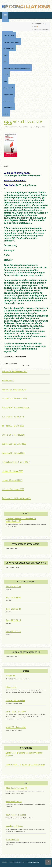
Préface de (10, 676)
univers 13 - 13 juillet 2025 (13, 435)
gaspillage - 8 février (14, 826)
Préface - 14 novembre (15, 700)
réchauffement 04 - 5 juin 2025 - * (16, 462)
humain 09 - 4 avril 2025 (12, 480)
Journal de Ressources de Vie (26, 652)
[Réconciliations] (26, 6)
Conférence (26, 748)
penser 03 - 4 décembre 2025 (14, 399)
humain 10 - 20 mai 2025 (12, 471)
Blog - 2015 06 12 (13, 631)
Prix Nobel (9, 185)
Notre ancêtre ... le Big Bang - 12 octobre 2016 (25, 765)
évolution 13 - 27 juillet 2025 (14, 444)
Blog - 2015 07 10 (13, 620)
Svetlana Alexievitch (15, 180)
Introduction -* (8, 380)
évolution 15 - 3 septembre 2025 (15, 408)
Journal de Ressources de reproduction (26, 563)
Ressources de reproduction (26, 544)
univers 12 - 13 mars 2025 (13, 489)
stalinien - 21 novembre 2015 (23, 122)
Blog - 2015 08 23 (13, 609)
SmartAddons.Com (33, 862)
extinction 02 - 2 (12, 839)
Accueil (6, 22)
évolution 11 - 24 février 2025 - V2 (16, 498)
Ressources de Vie (26, 582)
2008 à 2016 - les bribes (16, 712)
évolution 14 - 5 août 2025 (13, 417)
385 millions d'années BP (16, 788)
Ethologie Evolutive (40, 23)
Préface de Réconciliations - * (14, 371)
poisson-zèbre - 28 (14, 801)
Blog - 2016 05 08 (13, 586)
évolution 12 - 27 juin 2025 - (14, 453)
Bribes (35, 26)
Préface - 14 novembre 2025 (14, 390)
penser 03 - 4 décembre (16, 727)
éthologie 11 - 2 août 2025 (13, 426)
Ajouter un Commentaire (10, 363)
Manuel (26, 514)
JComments (26, 365)
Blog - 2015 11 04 (13, 598)
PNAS (26, 783)
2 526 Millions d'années (16, 815)
